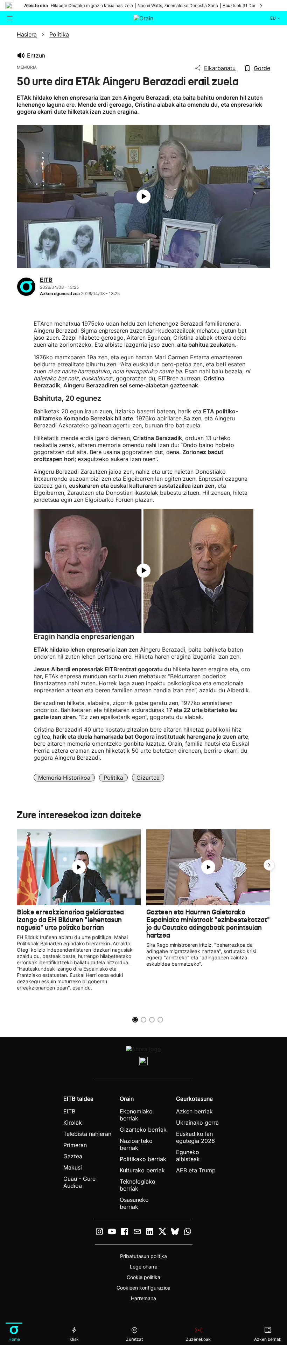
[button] (269, 865)
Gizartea (148, 777)
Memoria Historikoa (64, 777)
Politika (113, 777)
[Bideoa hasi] (143, 196)
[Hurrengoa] (261, 5)
